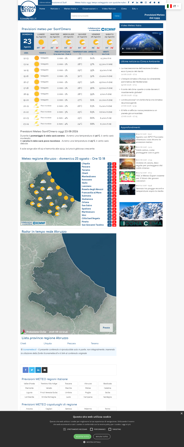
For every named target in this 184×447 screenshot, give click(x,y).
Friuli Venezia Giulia (48, 392)
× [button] (181, 413)
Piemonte (29, 388)
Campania (88, 397)
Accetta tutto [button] (82, 436)
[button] (92, 442)
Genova (68, 409)
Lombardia (29, 397)
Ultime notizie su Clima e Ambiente (140, 61)
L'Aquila (48, 343)
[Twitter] (32, 370)
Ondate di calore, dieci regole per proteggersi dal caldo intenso (149, 165)
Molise (88, 388)
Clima (124, 9)
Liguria (29, 392)
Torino (107, 409)
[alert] (92, 429)
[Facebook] (25, 370)
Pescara (71, 343)
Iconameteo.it (29, 349)
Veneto (49, 388)
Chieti (23, 343)
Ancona (29, 409)
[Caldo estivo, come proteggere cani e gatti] (127, 151)
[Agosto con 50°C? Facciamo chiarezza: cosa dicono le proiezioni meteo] (127, 138)
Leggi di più (126, 424)
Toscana (68, 384)
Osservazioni (89, 9)
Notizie (54, 9)
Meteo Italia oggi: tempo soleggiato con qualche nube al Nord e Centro (94, 3)
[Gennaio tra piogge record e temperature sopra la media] (127, 189)
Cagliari (49, 409)
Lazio (68, 397)
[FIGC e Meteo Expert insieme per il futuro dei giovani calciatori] (127, 176)
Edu (134, 9)
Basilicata (107, 384)
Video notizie (109, 9)
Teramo (95, 343)
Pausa (106, 327)
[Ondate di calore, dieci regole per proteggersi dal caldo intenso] (127, 164)
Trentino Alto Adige (49, 384)
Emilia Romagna (49, 397)
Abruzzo (88, 384)
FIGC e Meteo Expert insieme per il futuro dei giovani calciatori (150, 178)
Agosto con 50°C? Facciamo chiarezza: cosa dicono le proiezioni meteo (149, 139)
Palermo (88, 409)
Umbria (68, 392)
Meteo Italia (70, 9)
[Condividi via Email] (44, 370)
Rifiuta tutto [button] (102, 436)
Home (42, 9)
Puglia (88, 392)
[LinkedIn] (38, 370)
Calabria (107, 388)
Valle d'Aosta (29, 384)
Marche (68, 388)
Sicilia (107, 392)
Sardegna (107, 397)
